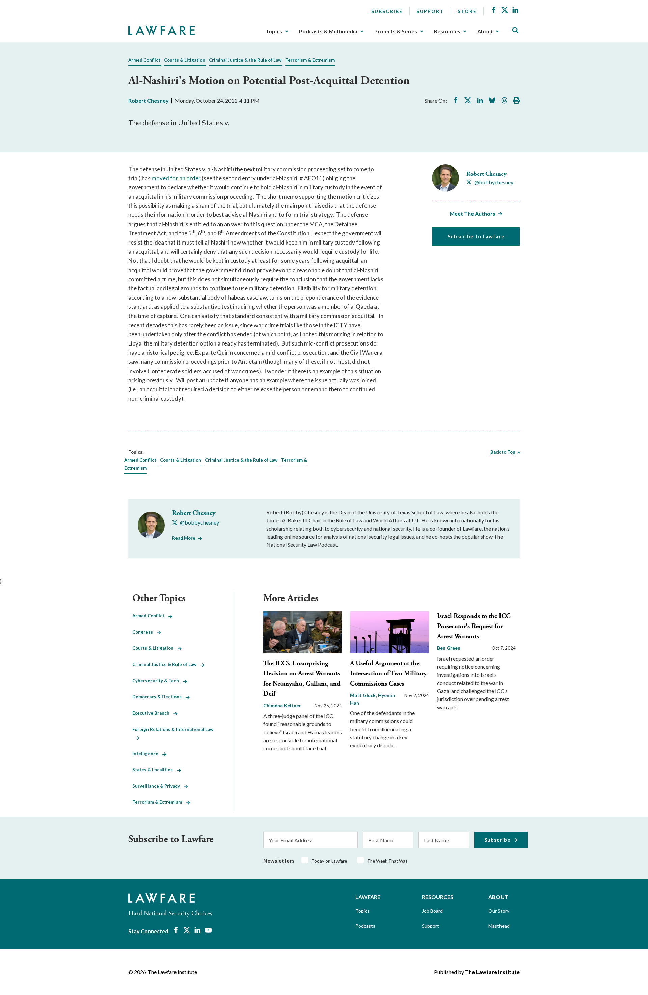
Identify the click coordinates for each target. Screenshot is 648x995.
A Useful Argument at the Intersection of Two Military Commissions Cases (388, 673)
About (485, 31)
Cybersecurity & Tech (157, 680)
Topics (274, 31)
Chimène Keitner (282, 705)
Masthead (499, 926)
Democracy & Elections (159, 696)
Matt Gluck (363, 695)
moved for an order (176, 178)
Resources (447, 31)
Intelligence (147, 753)
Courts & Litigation (184, 60)
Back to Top (502, 452)
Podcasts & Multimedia (328, 31)
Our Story (498, 911)
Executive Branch (152, 713)
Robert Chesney (148, 100)
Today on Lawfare (329, 861)
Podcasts (365, 926)
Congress (144, 632)
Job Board (432, 911)
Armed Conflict (144, 60)
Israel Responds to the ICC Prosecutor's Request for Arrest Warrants (474, 626)
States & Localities (154, 769)
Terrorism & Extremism (310, 60)
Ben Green (448, 648)
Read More (183, 538)
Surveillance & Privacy (158, 786)
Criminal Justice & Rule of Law (166, 664)
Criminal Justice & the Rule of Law (245, 60)
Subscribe (387, 11)
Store (467, 11)
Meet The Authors (472, 213)
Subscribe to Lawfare (476, 236)
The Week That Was (387, 861)
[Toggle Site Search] (515, 30)
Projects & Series (395, 31)
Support (430, 11)
